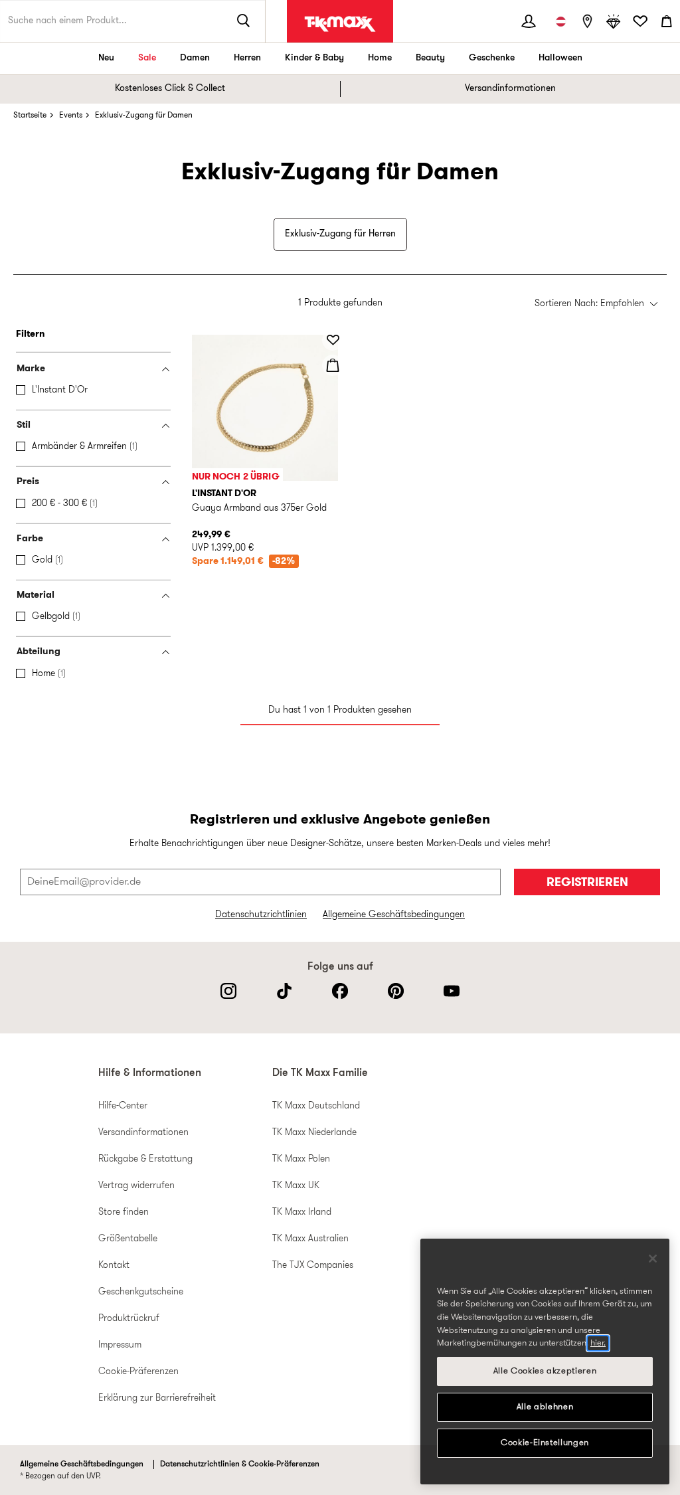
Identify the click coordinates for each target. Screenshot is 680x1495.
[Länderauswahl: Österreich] (560, 21)
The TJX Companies (312, 1266)
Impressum (119, 1345)
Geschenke (492, 58)
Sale (147, 58)
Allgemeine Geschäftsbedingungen (394, 915)
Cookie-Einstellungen (545, 1443)
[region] (544, 1361)
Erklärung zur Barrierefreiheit (157, 1398)
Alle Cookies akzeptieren (545, 1371)
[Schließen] (652, 1258)
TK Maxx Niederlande (314, 1133)
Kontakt (113, 1266)
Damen (195, 58)
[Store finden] (587, 21)
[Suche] (243, 21)
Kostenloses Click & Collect (170, 89)
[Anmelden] (528, 21)
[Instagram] (228, 991)
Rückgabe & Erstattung (145, 1159)
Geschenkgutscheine (140, 1292)
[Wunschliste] (640, 21)
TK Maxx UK (295, 1186)
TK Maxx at (340, 24)
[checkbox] (96, 390)
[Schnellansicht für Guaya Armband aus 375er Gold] (332, 365)
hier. (598, 1343)
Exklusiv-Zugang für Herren (340, 234)
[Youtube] (452, 991)
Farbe (30, 539)
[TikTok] (284, 991)
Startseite (29, 116)
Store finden (123, 1212)
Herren (247, 58)
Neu (106, 58)
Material (35, 595)
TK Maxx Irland (301, 1212)
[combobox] (596, 304)
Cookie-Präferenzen (138, 1372)
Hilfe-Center (122, 1106)
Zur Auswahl (184, 289)
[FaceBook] (340, 991)
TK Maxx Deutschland (316, 1106)
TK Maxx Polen (301, 1159)
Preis (28, 482)
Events (70, 116)
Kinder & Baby (314, 58)
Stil (24, 425)
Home (380, 58)
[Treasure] (613, 21)
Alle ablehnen (545, 1407)
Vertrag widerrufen (136, 1186)
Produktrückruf (128, 1319)
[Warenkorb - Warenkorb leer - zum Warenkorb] (666, 21)
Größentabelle (127, 1239)
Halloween (560, 58)
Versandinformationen (510, 89)
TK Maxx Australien (310, 1239)
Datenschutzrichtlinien (261, 915)
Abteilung (38, 652)
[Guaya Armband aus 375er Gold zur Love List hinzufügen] (332, 340)
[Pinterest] (396, 991)
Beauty (430, 58)
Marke (31, 369)
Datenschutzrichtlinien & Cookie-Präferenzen (239, 1464)
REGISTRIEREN (587, 883)
